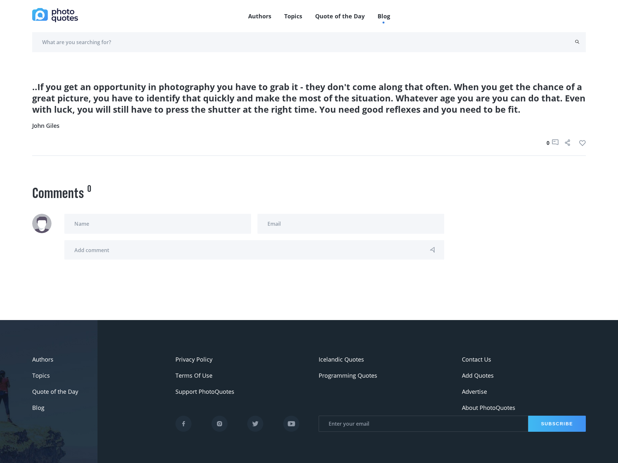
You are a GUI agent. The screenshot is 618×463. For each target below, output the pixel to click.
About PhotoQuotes (488, 407)
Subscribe (557, 423)
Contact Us (476, 359)
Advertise (474, 391)
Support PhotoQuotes (204, 391)
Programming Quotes (348, 375)
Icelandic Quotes (341, 359)
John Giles (46, 125)
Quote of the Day (340, 16)
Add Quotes (478, 375)
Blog (384, 16)
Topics (293, 16)
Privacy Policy (193, 359)
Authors (259, 16)
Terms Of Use (193, 375)
